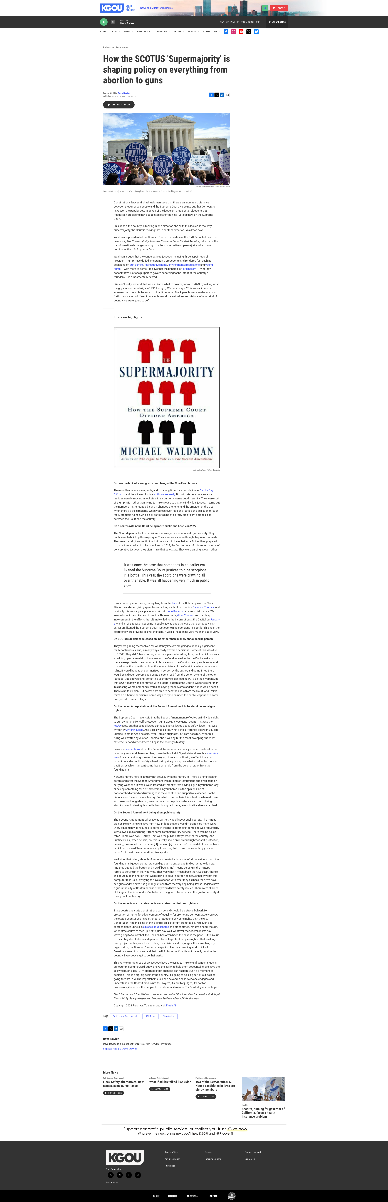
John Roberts (174, 611)
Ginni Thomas (185, 615)
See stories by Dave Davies (120, 1049)
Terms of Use (171, 1152)
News (127, 31)
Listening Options (213, 1159)
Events (192, 31)
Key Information (172, 1159)
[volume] (112, 22)
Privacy (208, 1152)
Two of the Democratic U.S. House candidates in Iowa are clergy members (215, 1085)
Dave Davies (124, 93)
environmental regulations (184, 264)
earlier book (133, 749)
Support (162, 31)
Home (103, 31)
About (177, 31)
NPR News (151, 1016)
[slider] (117, 21)
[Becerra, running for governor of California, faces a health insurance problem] (263, 1089)
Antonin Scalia (134, 729)
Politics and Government (115, 47)
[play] (103, 22)
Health (245, 1105)
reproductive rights (155, 264)
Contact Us (210, 31)
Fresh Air (171, 1005)
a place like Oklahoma (156, 926)
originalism (189, 268)
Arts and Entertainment (159, 1078)
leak (174, 603)
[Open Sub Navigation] (120, 31)
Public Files (170, 1166)
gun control (136, 264)
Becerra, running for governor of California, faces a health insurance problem (263, 1112)
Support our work (253, 1152)
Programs (143, 31)
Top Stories (168, 1016)
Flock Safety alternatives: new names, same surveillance (123, 1084)
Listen (114, 31)
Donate (280, 8)
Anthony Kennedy (164, 494)
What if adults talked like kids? (170, 1082)
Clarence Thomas (203, 607)
